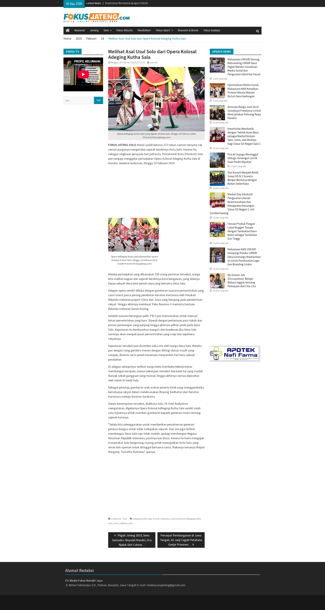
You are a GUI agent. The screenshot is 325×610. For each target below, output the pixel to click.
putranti (154, 62)
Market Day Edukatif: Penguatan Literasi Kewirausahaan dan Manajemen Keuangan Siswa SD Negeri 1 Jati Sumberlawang (232, 203)
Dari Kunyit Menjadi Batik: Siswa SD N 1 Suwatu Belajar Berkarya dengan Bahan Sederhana (243, 178)
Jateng (94, 30)
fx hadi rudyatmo (161, 518)
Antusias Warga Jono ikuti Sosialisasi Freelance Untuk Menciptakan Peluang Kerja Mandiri (244, 112)
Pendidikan (144, 30)
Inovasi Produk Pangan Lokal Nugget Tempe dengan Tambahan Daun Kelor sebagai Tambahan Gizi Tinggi (242, 231)
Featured (116, 518)
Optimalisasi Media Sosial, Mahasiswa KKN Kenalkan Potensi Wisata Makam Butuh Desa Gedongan (243, 90)
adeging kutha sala (142, 518)
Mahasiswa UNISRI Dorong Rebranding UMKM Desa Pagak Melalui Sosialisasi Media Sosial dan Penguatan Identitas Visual (244, 66)
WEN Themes (173, 605)
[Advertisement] (156, 191)
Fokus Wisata (124, 30)
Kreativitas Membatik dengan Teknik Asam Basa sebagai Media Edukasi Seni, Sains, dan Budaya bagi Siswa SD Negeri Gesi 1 (244, 136)
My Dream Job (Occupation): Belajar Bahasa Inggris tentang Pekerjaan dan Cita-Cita (242, 280)
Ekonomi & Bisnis (188, 30)
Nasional (79, 30)
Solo (106, 30)
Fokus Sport (163, 30)
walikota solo (126, 523)
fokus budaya (211, 30)
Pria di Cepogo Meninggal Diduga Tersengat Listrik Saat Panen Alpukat (243, 158)
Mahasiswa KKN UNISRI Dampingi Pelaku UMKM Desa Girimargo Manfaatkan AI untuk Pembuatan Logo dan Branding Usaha (244, 256)
